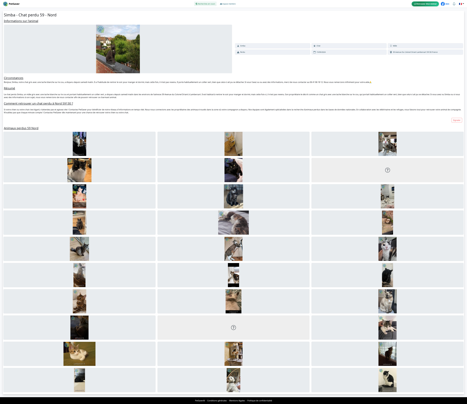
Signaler (457, 120)
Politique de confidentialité (259, 400)
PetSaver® (200, 400)
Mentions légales (237, 400)
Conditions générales (217, 400)
